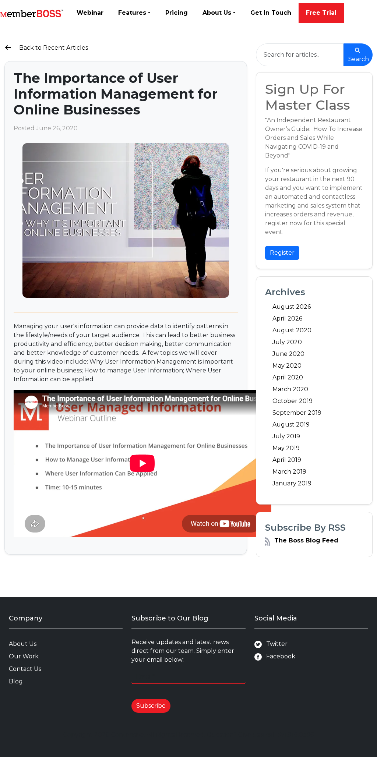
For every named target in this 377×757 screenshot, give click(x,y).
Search (358, 59)
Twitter (275, 643)
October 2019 (292, 400)
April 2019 (286, 459)
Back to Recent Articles (53, 47)
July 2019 (286, 436)
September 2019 (296, 412)
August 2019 (291, 424)
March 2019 (289, 471)
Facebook (278, 656)
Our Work (24, 656)
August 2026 (291, 306)
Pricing (176, 12)
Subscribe (151, 705)
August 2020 (291, 330)
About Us (216, 12)
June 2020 (288, 353)
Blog (16, 681)
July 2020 (287, 342)
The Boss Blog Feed (306, 540)
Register (282, 252)
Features (132, 12)
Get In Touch (270, 12)
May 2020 (287, 365)
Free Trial (321, 12)
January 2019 (291, 483)
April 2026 (287, 318)
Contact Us (25, 668)
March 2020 (290, 389)
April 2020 (287, 377)
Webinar (90, 12)
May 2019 (286, 448)
